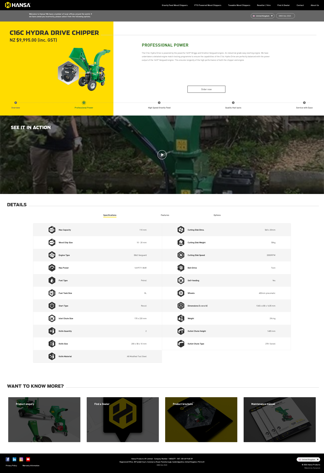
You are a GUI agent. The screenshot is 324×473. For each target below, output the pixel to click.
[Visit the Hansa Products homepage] (17, 5)
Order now (206, 89)
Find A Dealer (283, 5)
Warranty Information (31, 465)
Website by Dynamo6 (312, 468)
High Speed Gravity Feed (159, 105)
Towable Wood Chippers (239, 5)
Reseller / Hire (264, 5)
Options (217, 215)
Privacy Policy (11, 465)
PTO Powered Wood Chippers (207, 5)
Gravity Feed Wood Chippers (175, 5)
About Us (315, 5)
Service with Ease (304, 105)
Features (165, 215)
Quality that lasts (233, 105)
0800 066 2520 (285, 16)
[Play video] (162, 155)
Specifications (109, 215)
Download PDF (279, 420)
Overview (15, 105)
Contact (300, 5)
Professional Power (84, 105)
